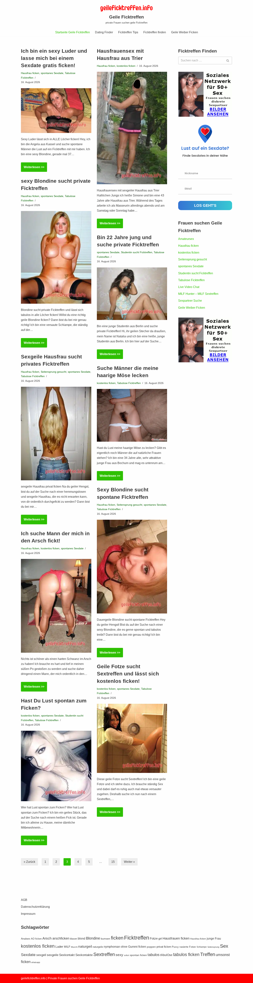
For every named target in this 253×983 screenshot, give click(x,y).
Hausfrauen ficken (176, 938)
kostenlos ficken (126, 65)
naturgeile (98, 947)
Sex (224, 946)
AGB (24, 899)
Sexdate (28, 954)
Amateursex (186, 238)
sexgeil (41, 955)
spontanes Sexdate (52, 73)
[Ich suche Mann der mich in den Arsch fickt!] (56, 605)
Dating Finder (104, 32)
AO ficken (36, 938)
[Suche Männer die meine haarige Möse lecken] (132, 415)
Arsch (47, 938)
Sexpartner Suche (190, 300)
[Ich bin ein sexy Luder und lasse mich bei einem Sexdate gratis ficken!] (56, 110)
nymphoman (112, 946)
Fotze (154, 938)
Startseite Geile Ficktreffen (72, 32)
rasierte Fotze (187, 946)
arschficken (60, 938)
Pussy (175, 947)
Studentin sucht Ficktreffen (136, 252)
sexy (119, 955)
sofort (126, 955)
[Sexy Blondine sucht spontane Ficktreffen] (132, 566)
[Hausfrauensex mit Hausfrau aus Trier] (132, 128)
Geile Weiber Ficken (184, 32)
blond (81, 938)
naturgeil (85, 946)
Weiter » (129, 861)
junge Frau (214, 938)
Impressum (28, 913)
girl (160, 938)
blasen (73, 938)
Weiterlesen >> (32, 168)
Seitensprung (213, 947)
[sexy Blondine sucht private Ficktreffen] (56, 257)
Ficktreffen (136, 938)
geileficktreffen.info (33, 978)
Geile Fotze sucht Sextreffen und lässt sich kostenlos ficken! (128, 674)
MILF (67, 946)
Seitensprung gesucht (53, 371)
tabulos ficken (186, 954)
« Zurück (29, 861)
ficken (117, 937)
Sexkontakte (84, 955)
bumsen (105, 938)
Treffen (207, 954)
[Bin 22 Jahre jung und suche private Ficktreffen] (132, 293)
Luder (59, 946)
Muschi (74, 947)
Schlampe (202, 947)
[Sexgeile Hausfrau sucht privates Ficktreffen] (56, 433)
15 (113, 861)
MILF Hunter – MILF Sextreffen (198, 293)
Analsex (25, 938)
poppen (151, 946)
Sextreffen (104, 954)
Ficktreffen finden (154, 32)
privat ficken (164, 946)
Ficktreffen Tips (128, 32)
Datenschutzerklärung (35, 906)
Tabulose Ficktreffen (33, 376)
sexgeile (52, 955)
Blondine (93, 938)
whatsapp (35, 962)
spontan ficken (138, 955)
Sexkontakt (67, 955)
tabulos (153, 955)
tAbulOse (166, 955)
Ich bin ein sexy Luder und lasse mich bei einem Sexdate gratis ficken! (54, 58)
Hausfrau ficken (30, 73)
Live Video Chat (188, 287)
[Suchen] (228, 60)
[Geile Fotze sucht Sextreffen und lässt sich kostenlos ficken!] (132, 738)
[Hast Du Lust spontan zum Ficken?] (56, 766)
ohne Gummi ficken (133, 946)
